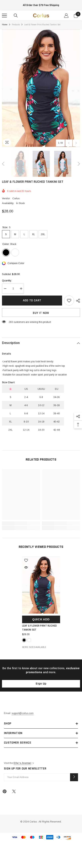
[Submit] (74, 777)
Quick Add (41, 619)
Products (16, 25)
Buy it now (41, 313)
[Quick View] (26, 567)
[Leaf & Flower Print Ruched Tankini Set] (41, 585)
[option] (41, 88)
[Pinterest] (4, 791)
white (29, 640)
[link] (21, 523)
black (24, 640)
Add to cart (32, 300)
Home (4, 25)
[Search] (15, 15)
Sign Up (41, 684)
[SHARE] (77, 301)
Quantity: (7, 280)
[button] (68, 143)
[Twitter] (14, 791)
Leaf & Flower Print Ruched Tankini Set (39, 628)
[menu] (4, 15)
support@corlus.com (23, 713)
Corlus (16, 198)
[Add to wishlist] (69, 301)
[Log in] (66, 15)
